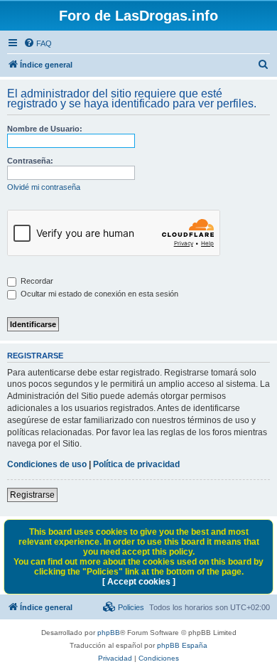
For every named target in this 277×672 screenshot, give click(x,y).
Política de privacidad (136, 464)
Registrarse (32, 495)
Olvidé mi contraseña (43, 187)
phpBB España (182, 645)
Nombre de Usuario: (44, 128)
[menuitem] (37, 43)
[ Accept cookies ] (138, 582)
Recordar (35, 281)
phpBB (108, 632)
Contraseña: (30, 160)
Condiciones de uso (47, 464)
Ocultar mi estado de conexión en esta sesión (98, 293)
